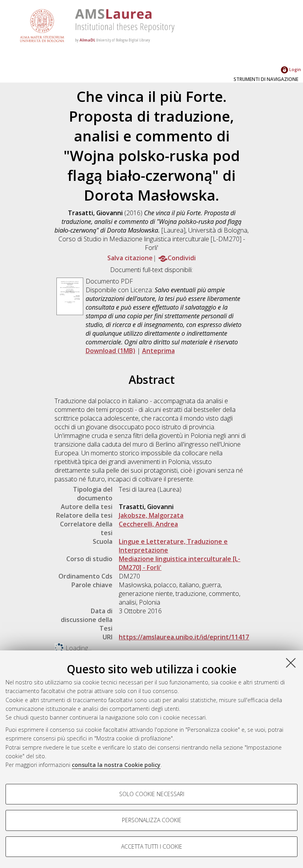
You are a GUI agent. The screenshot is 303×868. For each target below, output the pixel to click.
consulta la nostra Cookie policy (116, 764)
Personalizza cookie (151, 820)
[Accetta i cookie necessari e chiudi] (290, 662)
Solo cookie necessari (151, 794)
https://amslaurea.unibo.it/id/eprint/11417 (184, 637)
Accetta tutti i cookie (151, 846)
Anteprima (158, 350)
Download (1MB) (110, 350)
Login (294, 69)
